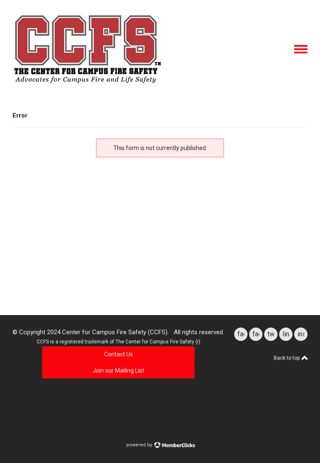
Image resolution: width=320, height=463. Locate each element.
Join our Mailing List (118, 370)
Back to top (287, 358)
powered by (139, 445)
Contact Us (118, 354)
